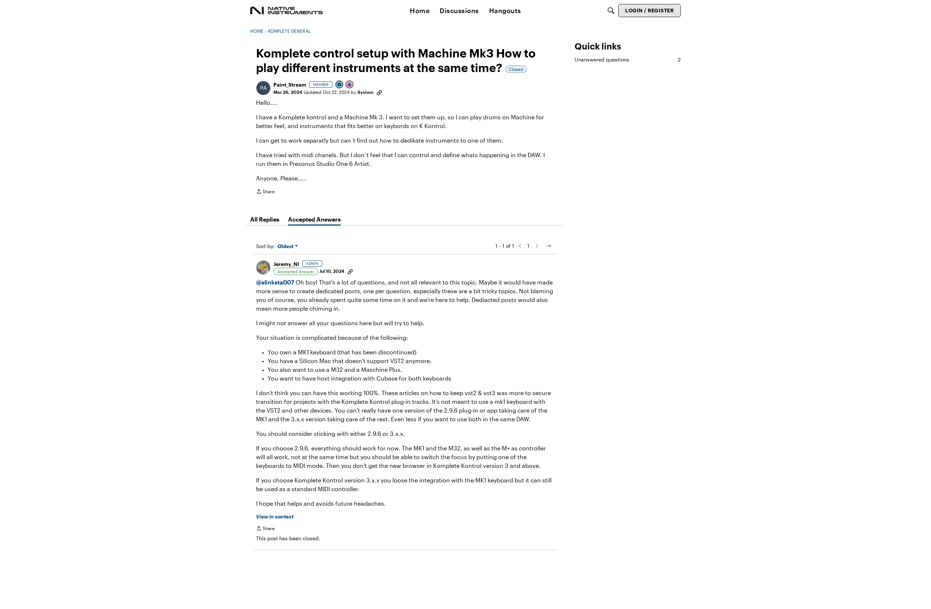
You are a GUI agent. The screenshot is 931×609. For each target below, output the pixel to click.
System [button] (365, 92)
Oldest (286, 246)
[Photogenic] (339, 84)
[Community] (286, 11)
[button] (263, 88)
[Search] (611, 10)
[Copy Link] (379, 92)
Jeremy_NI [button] (286, 264)
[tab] (265, 219)
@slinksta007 (275, 282)
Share (265, 192)
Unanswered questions (628, 59)
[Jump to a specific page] (548, 246)
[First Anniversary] (349, 84)
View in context (274, 516)
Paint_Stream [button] (289, 84)
